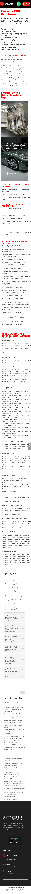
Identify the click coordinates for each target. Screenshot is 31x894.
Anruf (28, 4)
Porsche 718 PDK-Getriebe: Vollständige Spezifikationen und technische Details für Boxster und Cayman (14, 783)
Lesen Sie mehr (14, 173)
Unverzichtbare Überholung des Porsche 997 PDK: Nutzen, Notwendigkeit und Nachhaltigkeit (14, 731)
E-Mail (9, 864)
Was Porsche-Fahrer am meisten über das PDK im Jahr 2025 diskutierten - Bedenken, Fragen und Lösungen (14, 738)
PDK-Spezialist (7, 882)
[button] (15, 841)
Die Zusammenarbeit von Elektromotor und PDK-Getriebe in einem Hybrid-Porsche (14, 754)
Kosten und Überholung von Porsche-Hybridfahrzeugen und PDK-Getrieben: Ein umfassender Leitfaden (15, 146)
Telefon (9, 871)
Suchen (23, 692)
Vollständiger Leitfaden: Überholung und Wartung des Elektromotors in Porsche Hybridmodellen (14, 709)
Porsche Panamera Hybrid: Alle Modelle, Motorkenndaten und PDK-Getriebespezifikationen (14, 794)
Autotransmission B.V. (22, 882)
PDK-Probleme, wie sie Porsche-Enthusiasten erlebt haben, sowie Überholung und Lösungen (12, 716)
